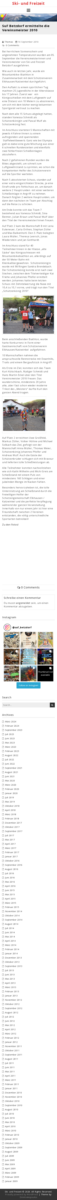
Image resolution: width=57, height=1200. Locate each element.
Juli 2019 (9, 797)
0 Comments (12, 45)
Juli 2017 (9, 835)
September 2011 (13, 1054)
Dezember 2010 (13, 1092)
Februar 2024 (12, 725)
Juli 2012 (9, 1016)
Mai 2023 (10, 742)
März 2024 (10, 721)
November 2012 (13, 999)
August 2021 (11, 772)
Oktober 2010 (12, 1101)
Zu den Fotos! (10, 524)
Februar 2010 (12, 1134)
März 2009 (10, 1172)
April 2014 (10, 940)
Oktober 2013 (12, 962)
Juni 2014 (10, 932)
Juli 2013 (9, 970)
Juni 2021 (10, 776)
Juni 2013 (10, 974)
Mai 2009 (10, 1164)
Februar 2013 (12, 991)
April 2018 (10, 810)
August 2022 (11, 755)
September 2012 (13, 1008)
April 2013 (10, 983)
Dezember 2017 (13, 822)
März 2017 (10, 848)
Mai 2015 (10, 894)
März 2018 (10, 814)
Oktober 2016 (12, 860)
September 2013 (13, 966)
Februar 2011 (12, 1084)
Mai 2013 (10, 978)
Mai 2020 (10, 780)
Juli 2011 (9, 1063)
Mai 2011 (10, 1071)
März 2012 (10, 1033)
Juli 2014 (9, 928)
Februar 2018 (12, 818)
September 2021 (13, 768)
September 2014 (13, 919)
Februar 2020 (12, 789)
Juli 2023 (9, 734)
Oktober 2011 (12, 1050)
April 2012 (10, 1029)
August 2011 (11, 1059)
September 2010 (13, 1105)
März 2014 (10, 945)
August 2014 (11, 924)
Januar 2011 (11, 1088)
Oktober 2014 (12, 915)
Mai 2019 (10, 801)
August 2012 (11, 1012)
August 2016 (11, 869)
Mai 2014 (10, 936)
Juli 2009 (9, 1155)
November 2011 (13, 1046)
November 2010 (13, 1096)
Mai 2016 (10, 881)
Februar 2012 (12, 1037)
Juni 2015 (10, 890)
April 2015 (10, 898)
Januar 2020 (11, 793)
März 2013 (10, 987)
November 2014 (13, 911)
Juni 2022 (10, 763)
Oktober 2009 (12, 1143)
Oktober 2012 (12, 1004)
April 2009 (10, 1168)
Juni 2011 (10, 1067)
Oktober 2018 (12, 806)
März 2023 (10, 746)
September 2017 (13, 831)
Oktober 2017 (12, 827)
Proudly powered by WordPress (21, 1194)
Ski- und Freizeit (28, 3)
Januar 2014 (11, 953)
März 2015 (10, 902)
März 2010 (10, 1130)
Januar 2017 (11, 856)
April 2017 (10, 843)
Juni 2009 (10, 1160)
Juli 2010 (9, 1113)
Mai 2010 (10, 1122)
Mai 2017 (10, 839)
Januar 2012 (11, 1042)
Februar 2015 (12, 907)
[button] (12, 640)
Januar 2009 (11, 1181)
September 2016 (13, 865)
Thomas (9, 41)
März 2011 (10, 1080)
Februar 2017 (12, 852)
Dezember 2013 (13, 957)
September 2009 (13, 1147)
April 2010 (10, 1126)
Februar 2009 (12, 1177)
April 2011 (10, 1075)
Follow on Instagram (28, 685)
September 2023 (13, 730)
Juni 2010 (10, 1118)
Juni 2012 (10, 1021)
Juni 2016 (10, 877)
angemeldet (23, 603)
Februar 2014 (12, 949)
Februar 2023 (12, 751)
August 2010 (11, 1109)
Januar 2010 (11, 1139)
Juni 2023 (10, 738)
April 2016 (10, 886)
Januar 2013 (11, 995)
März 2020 (10, 784)
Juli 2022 (9, 759)
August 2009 (11, 1151)
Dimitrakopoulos (28, 1197)
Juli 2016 (9, 873)
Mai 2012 (10, 1025)
